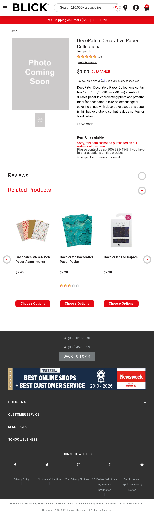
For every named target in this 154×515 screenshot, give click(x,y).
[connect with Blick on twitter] (47, 467)
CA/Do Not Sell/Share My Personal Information (104, 484)
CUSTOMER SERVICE (23, 414)
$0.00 (83, 72)
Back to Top (75, 356)
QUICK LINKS (17, 402)
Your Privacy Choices (77, 479)
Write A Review (87, 62)
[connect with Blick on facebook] (15, 467)
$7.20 (64, 272)
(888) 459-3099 (79, 347)
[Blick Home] (31, 7)
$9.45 (20, 272)
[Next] (147, 259)
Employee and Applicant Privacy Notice (132, 484)
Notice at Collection (49, 479)
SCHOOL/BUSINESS (22, 439)
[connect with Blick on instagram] (79, 467)
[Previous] (7, 259)
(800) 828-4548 (79, 338)
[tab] (77, 175)
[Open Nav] (5, 7)
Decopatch (84, 51)
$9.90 (108, 272)
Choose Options (33, 303)
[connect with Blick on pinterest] (110, 467)
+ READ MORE (85, 124)
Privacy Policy (21, 479)
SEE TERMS (100, 20)
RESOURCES (17, 427)
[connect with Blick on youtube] (142, 467)
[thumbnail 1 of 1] (40, 120)
